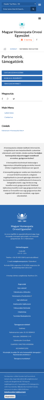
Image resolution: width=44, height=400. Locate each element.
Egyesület (13, 49)
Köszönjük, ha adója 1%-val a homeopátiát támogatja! (21, 352)
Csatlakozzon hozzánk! (13, 73)
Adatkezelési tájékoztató (22, 304)
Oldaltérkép (22, 312)
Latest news (9, 113)
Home (5, 49)
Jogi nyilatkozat (22, 300)
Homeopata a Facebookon (22, 296)
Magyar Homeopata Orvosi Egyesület (22, 33)
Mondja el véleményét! (13, 78)
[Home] (22, 25)
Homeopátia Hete (17, 130)
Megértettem (9, 396)
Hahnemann (5, 130)
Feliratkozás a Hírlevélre (22, 292)
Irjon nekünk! (22, 288)
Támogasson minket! (12, 84)
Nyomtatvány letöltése (22, 355)
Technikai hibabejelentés (22, 316)
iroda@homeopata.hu (21, 261)
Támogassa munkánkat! (22, 358)
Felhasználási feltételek (22, 308)
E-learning (28, 40)
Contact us (9, 117)
